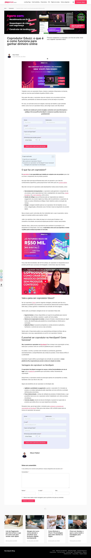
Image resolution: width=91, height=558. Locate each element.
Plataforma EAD (67, 553)
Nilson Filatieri (16, 54)
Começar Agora (80, 2)
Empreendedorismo (82, 550)
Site (56, 490)
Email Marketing (77, 552)
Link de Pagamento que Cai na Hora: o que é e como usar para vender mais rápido (13, 533)
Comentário (25, 472)
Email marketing (35, 2)
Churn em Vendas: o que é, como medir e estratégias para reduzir (77, 533)
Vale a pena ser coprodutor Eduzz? (32, 161)
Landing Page (27, 2)
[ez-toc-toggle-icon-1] (52, 156)
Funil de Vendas (61, 552)
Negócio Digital (83, 553)
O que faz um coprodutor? (29, 159)
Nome (24, 490)
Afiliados (85, 552)
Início (5, 8)
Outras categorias (65, 2)
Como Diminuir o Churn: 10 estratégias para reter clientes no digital (55, 533)
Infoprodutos (44, 2)
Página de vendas (55, 2)
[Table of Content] (53, 156)
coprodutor (26, 174)
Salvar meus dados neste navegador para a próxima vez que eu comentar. (44, 497)
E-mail (41, 490)
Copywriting (75, 553)
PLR (49, 2)
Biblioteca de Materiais (61, 550)
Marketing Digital (72, 550)
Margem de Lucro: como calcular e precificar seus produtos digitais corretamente (33, 534)
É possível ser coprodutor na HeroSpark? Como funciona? (38, 163)
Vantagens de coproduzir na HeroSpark (35, 164)
